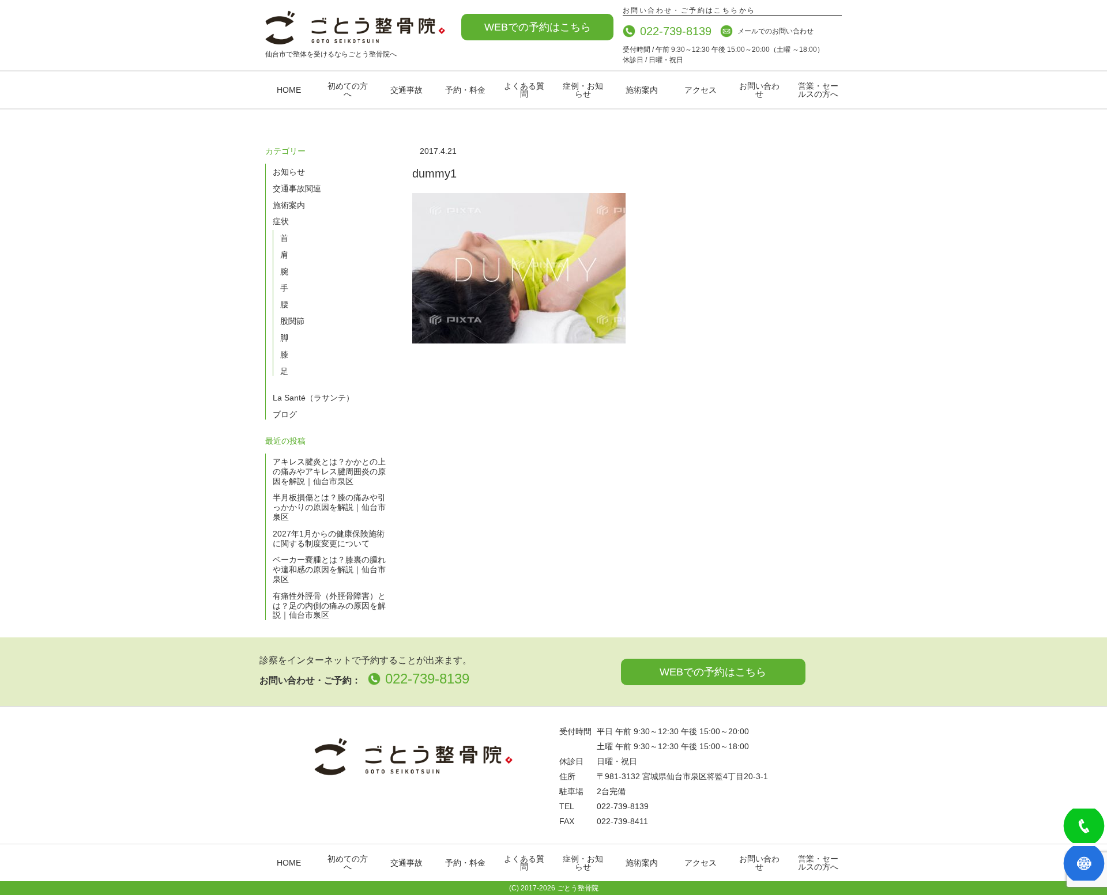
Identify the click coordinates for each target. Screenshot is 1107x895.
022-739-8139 (675, 31)
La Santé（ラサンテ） (313, 397)
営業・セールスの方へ (818, 90)
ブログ (285, 414)
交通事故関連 (297, 188)
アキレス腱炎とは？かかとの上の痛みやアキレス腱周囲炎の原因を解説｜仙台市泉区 (329, 471)
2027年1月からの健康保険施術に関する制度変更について (329, 538)
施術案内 (642, 90)
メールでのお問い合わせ (775, 31)
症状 (281, 221)
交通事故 (406, 90)
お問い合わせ (759, 90)
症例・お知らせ (583, 90)
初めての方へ (347, 90)
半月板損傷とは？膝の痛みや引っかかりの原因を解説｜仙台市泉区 (329, 507)
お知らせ (289, 171)
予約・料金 (465, 90)
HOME (289, 90)
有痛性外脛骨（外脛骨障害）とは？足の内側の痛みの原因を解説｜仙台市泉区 (329, 605)
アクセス (700, 90)
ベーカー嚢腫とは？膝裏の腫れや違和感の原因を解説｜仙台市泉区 (329, 569)
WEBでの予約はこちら (537, 27)
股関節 (292, 321)
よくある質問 (524, 90)
